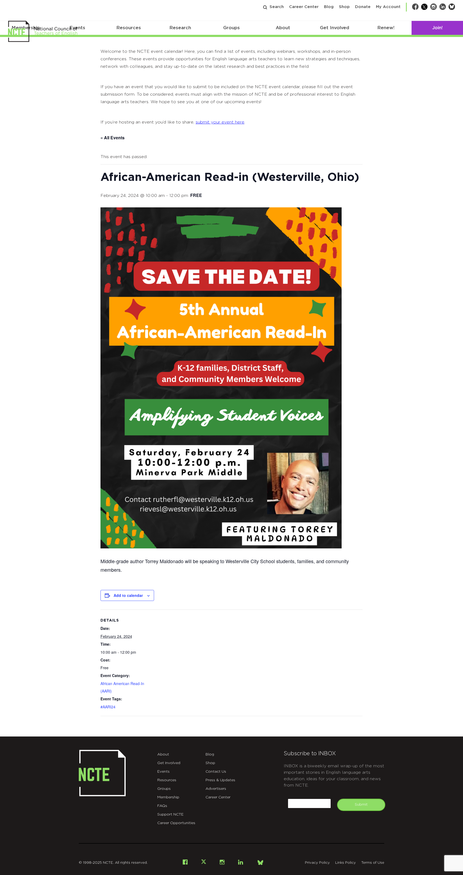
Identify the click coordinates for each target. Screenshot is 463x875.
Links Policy (345, 863)
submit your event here (220, 122)
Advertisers (216, 789)
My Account (388, 7)
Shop (344, 7)
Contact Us (216, 771)
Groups (231, 27)
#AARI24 (107, 706)
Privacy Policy (317, 863)
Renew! (385, 27)
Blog (329, 7)
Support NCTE (170, 814)
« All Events (112, 137)
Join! (437, 27)
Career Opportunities (176, 823)
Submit (361, 804)
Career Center (304, 7)
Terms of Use (372, 863)
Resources (128, 27)
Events (163, 771)
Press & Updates (220, 780)
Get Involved (334, 27)
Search (277, 7)
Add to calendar (128, 595)
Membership (168, 797)
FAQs (162, 806)
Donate (363, 7)
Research (180, 27)
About (283, 27)
